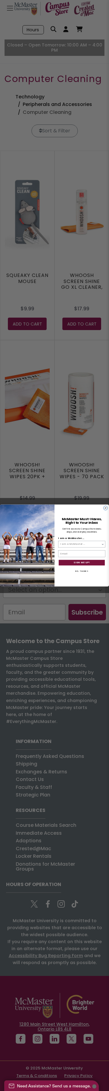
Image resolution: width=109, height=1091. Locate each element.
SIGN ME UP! (82, 562)
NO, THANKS (81, 571)
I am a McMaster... (71, 538)
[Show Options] (102, 544)
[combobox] (81, 544)
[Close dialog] (106, 508)
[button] (51, 1082)
